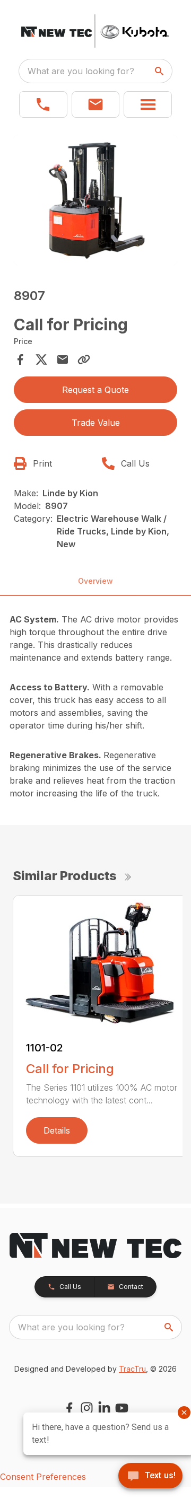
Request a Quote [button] (95, 389)
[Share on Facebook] (20, 359)
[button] (43, 104)
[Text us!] (150, 1477)
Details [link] (57, 1130)
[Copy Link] (83, 359)
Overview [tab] (95, 580)
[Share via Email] (62, 359)
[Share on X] (41, 359)
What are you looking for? (81, 71)
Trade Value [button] (96, 422)
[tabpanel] (95, 201)
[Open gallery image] (95, 200)
